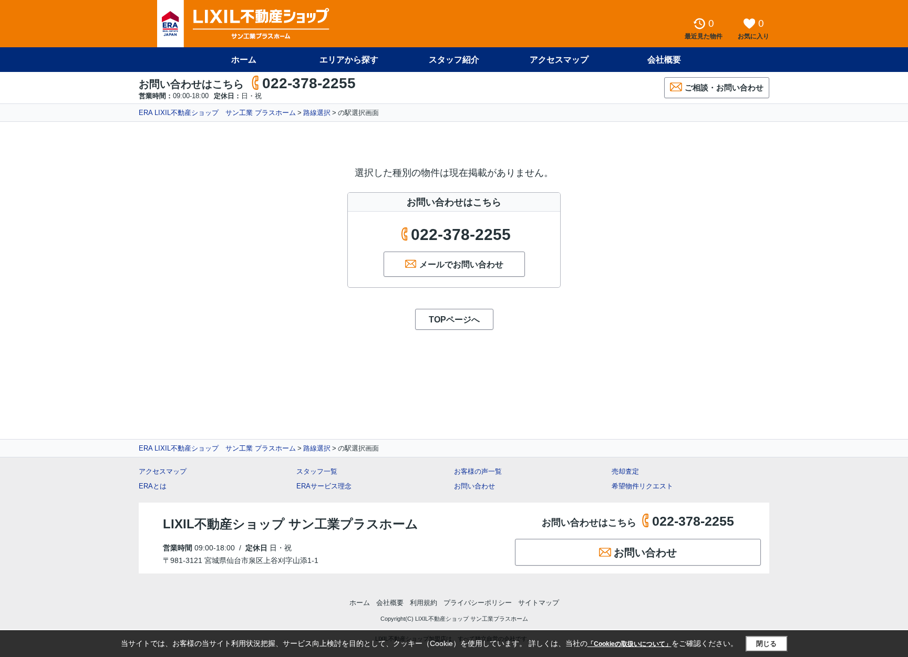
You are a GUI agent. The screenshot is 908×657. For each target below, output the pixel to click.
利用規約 (423, 603)
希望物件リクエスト (642, 486)
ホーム (243, 59)
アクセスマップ (163, 471)
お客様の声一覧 (478, 471)
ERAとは (153, 486)
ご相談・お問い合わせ (724, 87)
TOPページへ (454, 319)
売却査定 (625, 471)
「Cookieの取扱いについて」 (629, 644)
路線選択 (317, 113)
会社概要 (664, 59)
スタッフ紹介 (454, 59)
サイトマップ (538, 603)
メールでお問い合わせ (461, 264)
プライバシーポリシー (477, 603)
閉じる (766, 644)
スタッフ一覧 (316, 471)
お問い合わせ (474, 486)
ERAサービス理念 (324, 486)
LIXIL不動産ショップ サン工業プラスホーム (290, 524)
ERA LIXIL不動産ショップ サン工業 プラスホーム (217, 113)
